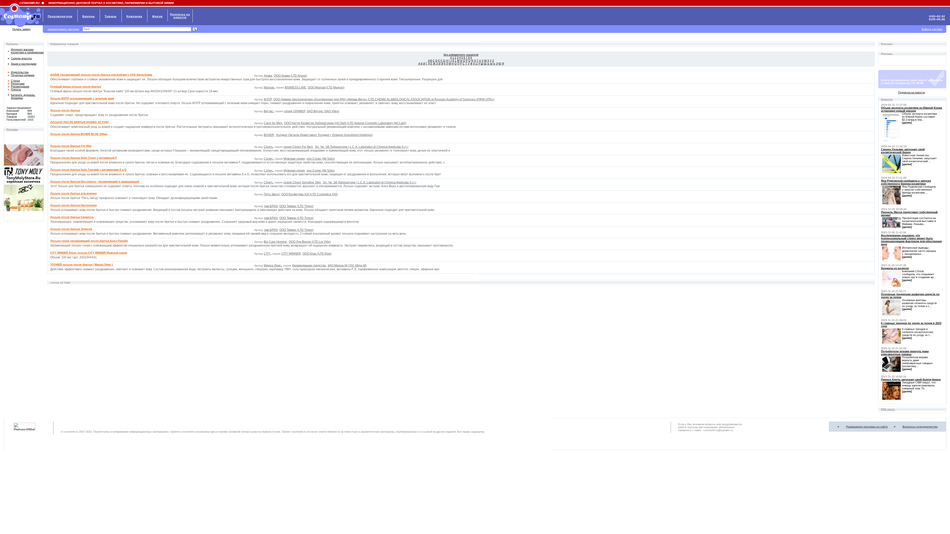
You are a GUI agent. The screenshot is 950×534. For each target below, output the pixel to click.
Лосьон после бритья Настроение (73, 205)
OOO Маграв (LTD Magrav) (326, 87)
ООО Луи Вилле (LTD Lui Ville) (310, 242)
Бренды (88, 16)
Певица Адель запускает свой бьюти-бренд (911, 379)
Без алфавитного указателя (461, 54)
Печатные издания (22, 75)
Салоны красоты (21, 58)
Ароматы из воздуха (895, 268)
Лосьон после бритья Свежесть (72, 217)
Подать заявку (21, 29)
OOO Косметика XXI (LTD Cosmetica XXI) (309, 194)
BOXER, (269, 135)
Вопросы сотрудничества (920, 426)
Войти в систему (932, 29)
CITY (267, 253)
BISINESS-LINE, (296, 87)
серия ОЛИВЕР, (295, 111)
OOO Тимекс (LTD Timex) (296, 206)
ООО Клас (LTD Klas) (317, 253)
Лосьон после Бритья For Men (71, 145)
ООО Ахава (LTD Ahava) (290, 75)
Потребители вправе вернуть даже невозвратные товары (905, 353)
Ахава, (268, 75)
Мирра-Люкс (272, 265)
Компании (134, 16)
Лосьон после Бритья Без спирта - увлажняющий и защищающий (94, 181)
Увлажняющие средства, (309, 265)
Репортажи (17, 83)
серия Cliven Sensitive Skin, (302, 182)
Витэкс (268, 111)
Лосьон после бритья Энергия (71, 228)
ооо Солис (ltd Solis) (321, 158)
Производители (60, 16)
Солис (268, 158)
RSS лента (888, 409)
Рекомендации (20, 86)
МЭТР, (268, 99)
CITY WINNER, (291, 253)
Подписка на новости (911, 92)
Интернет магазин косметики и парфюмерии (27, 51)
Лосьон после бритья (65, 110)
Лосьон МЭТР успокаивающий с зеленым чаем (82, 98)
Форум (157, 16)
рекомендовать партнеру (63, 29)
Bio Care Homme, (276, 242)
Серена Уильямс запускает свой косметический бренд (903, 151)
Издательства (19, 72)
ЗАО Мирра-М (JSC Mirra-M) (347, 265)
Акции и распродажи (23, 63)
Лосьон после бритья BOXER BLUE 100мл (78, 134)
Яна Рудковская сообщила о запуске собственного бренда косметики (906, 182)
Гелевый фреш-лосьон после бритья (75, 86)
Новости (887, 99)
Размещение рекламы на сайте (867, 426)
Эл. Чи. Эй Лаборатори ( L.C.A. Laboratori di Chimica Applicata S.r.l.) (361, 147)
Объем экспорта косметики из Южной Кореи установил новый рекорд (911, 109)
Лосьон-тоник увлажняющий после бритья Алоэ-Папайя (89, 240)
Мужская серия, (295, 158)
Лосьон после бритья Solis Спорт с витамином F (83, 157)
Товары (111, 16)
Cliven (268, 147)
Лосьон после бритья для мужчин (73, 193)
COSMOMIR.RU (30, 2)
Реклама (12, 129)
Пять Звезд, (272, 194)
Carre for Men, (273, 123)
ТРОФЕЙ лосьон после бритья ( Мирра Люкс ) (81, 264)
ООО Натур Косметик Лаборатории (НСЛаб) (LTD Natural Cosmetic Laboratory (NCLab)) (345, 123)
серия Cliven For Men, (298, 147)
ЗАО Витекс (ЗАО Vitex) (323, 111)
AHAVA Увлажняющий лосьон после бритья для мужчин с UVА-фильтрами (101, 74)
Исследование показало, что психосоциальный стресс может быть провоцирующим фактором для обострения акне (911, 240)
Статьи (15, 80)
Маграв (269, 87)
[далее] (907, 122)
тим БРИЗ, (271, 206)
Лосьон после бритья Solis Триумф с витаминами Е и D (88, 169)
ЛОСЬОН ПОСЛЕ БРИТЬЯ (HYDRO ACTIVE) (79, 122)
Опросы (16, 89)
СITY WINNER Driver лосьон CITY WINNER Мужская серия (88, 252)
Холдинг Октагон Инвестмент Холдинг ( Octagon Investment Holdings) (324, 135)
